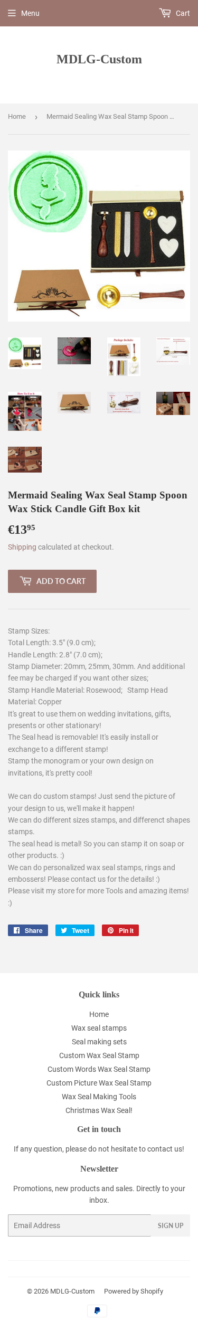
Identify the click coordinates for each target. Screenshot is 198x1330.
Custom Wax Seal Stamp (99, 1055)
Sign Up (170, 1226)
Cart (182, 13)
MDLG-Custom (99, 59)
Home (17, 116)
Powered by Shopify (133, 1291)
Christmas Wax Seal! (99, 1110)
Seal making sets (99, 1041)
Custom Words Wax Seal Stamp (99, 1069)
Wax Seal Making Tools (99, 1096)
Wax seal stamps (99, 1028)
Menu (30, 13)
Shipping (22, 547)
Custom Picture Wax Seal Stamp (99, 1083)
